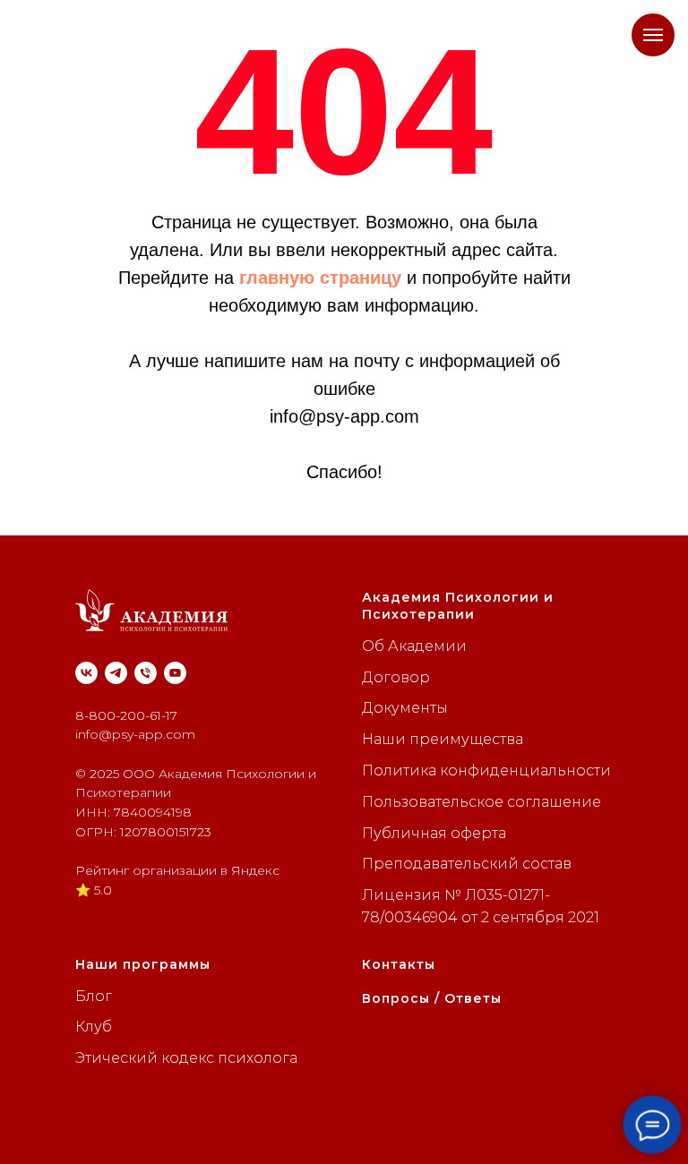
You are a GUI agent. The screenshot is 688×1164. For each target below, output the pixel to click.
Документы (405, 707)
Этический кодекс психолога (186, 1057)
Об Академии (414, 646)
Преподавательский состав (467, 863)
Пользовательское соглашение (481, 801)
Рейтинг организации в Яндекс (177, 870)
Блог (93, 996)
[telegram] (116, 673)
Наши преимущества (442, 739)
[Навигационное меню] (653, 35)
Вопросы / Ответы (432, 998)
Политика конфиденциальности (486, 770)
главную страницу (320, 277)
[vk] (86, 673)
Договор (396, 677)
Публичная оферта (434, 833)
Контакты (398, 964)
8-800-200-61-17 (126, 715)
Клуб (93, 1026)
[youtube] (175, 673)
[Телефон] (145, 673)
